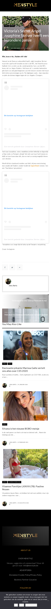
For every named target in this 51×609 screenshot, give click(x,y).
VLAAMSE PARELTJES (14, 482)
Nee (21, 605)
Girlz (6, 25)
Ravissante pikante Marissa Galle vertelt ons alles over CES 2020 (23, 369)
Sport (12, 25)
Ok (16, 605)
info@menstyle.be (30, 565)
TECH (10, 363)
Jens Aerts (16, 48)
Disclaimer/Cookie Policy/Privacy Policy (25, 575)
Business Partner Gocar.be (25, 580)
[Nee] (48, 600)
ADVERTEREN (25, 570)
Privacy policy (31, 605)
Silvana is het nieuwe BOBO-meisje (20, 428)
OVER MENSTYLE (25, 558)
